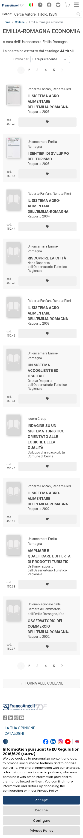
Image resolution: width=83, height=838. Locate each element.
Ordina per (21, 59)
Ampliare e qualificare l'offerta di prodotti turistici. (49, 556)
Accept (41, 800)
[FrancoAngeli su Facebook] (5, 719)
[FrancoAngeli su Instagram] (16, 719)
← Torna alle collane (41, 683)
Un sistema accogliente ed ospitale (43, 370)
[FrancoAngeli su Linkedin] (10, 719)
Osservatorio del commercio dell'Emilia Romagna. (48, 626)
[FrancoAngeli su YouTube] (21, 719)
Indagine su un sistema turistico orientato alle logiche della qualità (46, 436)
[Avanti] (62, 70)
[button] (30, 5)
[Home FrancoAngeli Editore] (13, 5)
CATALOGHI (14, 733)
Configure (41, 820)
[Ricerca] (78, 14)
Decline (41, 810)
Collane (19, 22)
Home (6, 22)
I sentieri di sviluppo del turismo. (48, 156)
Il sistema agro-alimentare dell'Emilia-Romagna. (48, 206)
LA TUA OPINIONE (20, 728)
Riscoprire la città (47, 258)
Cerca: (7, 14)
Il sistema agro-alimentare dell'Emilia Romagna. (48, 101)
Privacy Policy (41, 830)
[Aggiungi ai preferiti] (47, 122)
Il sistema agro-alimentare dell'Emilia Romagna (48, 313)
